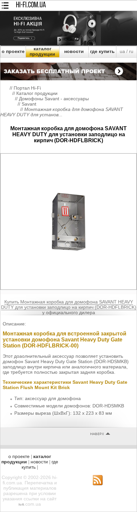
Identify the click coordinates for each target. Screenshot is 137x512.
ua (122, 51)
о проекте (13, 51)
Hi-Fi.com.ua (31, 5)
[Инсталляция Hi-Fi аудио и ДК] (68, 69)
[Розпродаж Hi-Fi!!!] (68, 43)
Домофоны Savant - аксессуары (54, 98)
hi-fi (21, 504)
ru (131, 51)
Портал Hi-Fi (27, 88)
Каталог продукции (37, 93)
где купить (102, 51)
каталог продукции (42, 51)
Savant (29, 104)
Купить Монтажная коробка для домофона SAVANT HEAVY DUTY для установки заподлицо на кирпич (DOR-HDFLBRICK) (68, 304)
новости (74, 51)
